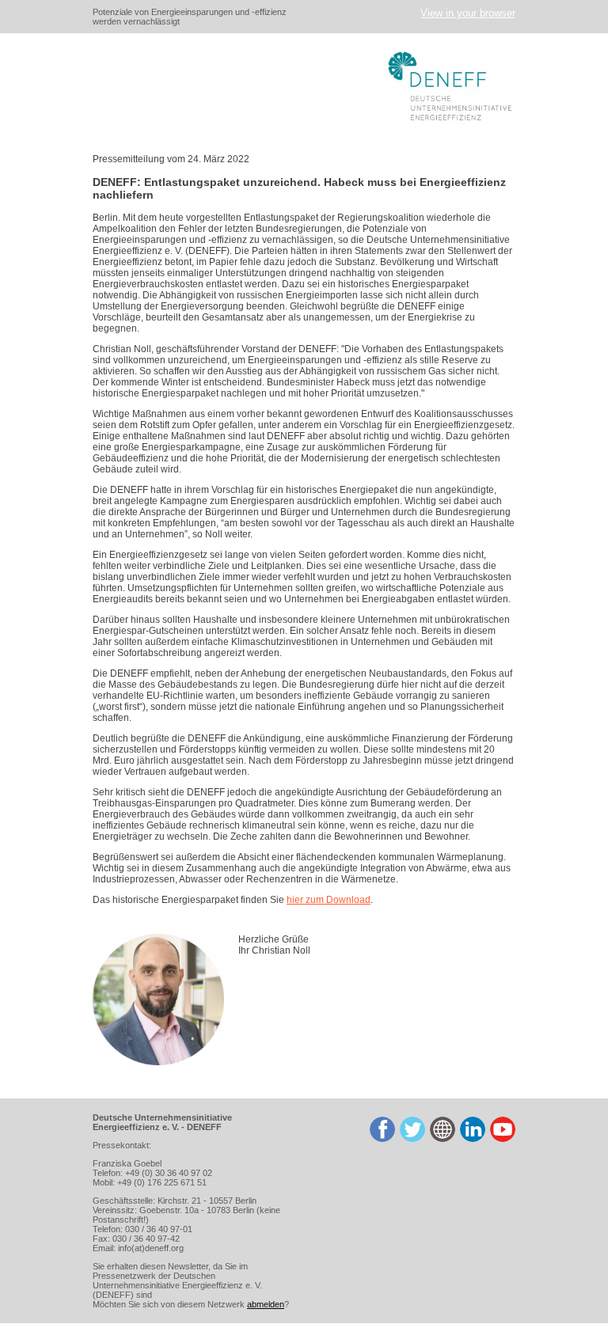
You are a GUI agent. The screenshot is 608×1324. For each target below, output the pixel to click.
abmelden (265, 1304)
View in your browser (467, 13)
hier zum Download (328, 899)
